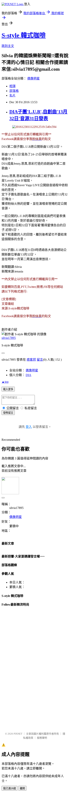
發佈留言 (8, 412)
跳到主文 (8, 46)
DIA (28, 375)
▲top (5, 381)
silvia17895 (9, 337)
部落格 (14, 90)
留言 (40, 359)
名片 (12, 95)
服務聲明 (42, 737)
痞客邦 (31, 359)
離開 (22, 788)
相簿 (12, 86)
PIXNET (18, 733)
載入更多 (8, 389)
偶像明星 (33, 78)
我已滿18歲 (9, 788)
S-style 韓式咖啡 (24, 35)
